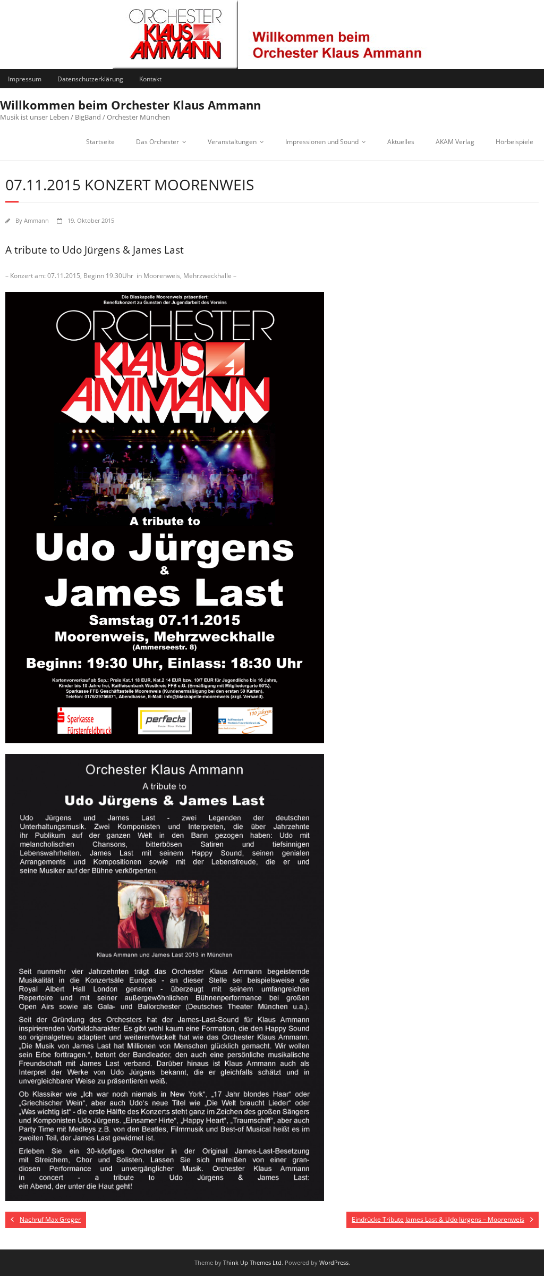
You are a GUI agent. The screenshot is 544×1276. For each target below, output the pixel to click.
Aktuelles (400, 141)
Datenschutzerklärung (90, 78)
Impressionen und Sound (322, 141)
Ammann (36, 220)
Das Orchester (157, 141)
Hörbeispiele (514, 141)
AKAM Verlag (455, 141)
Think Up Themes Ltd (252, 1262)
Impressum (24, 78)
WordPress (333, 1262)
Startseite (100, 141)
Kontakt (150, 78)
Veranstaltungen (232, 141)
